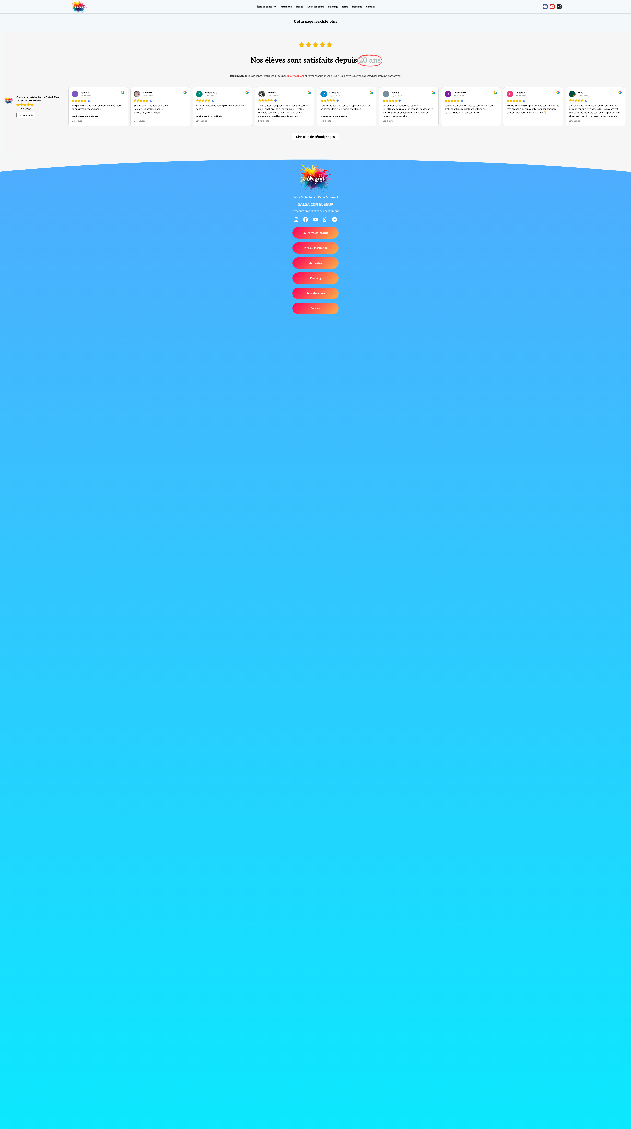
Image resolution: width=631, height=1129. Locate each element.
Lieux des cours (315, 6)
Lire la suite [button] (77, 121)
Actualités (286, 6)
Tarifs (345, 6)
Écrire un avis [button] (26, 115)
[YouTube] (315, 219)
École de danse (264, 6)
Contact (370, 6)
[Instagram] (559, 6)
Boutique (357, 6)
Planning (333, 6)
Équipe (299, 6)
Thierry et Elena (295, 76)
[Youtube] (552, 6)
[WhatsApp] (325, 219)
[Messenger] (334, 219)
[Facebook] (545, 6)
